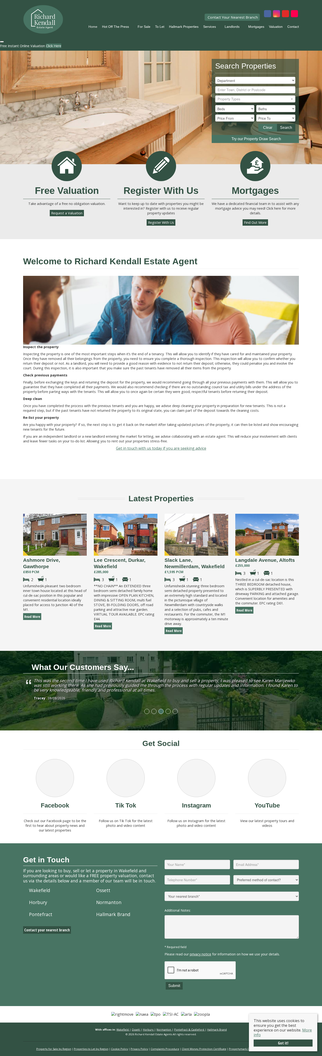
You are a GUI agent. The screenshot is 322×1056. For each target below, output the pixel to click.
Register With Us (161, 222)
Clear (267, 128)
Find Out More (255, 222)
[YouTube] (267, 778)
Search (286, 128)
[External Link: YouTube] (285, 14)
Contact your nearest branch (47, 930)
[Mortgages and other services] (255, 166)
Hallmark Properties (183, 27)
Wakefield (39, 890)
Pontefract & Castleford (189, 1029)
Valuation (276, 27)
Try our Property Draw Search (255, 139)
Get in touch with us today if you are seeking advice (161, 448)
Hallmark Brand (113, 914)
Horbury (38, 902)
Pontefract (40, 914)
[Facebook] (55, 778)
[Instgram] (196, 778)
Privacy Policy (139, 1049)
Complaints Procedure (165, 1049)
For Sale (144, 27)
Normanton (108, 902)
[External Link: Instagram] (276, 14)
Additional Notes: (178, 910)
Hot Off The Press (115, 27)
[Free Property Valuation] (67, 166)
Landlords (232, 27)
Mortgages (256, 27)
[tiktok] (126, 778)
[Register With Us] (161, 166)
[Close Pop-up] (2, 41)
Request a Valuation (67, 213)
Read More (32, 616)
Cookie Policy (119, 1049)
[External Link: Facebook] (267, 14)
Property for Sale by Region (53, 1049)
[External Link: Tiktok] (294, 14)
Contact (293, 27)
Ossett (103, 890)
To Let (159, 27)
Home (92, 27)
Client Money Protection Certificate (204, 1049)
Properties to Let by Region (91, 1049)
